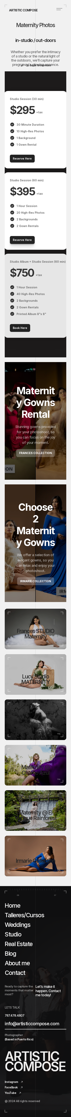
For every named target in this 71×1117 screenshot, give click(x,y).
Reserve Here (22, 158)
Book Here (20, 328)
